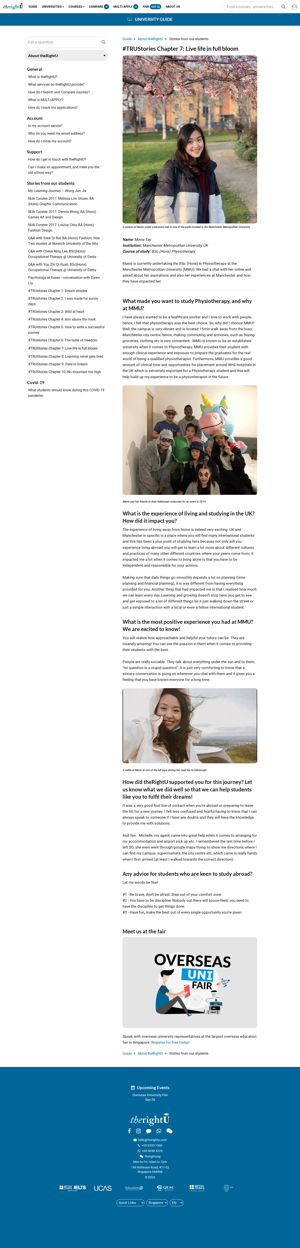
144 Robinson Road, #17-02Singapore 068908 (150, 1170)
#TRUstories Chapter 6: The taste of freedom (62, 340)
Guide (33, 6)
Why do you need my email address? (56, 133)
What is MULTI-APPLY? (45, 100)
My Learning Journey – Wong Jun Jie (57, 191)
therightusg (153, 1156)
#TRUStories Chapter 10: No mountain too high (64, 372)
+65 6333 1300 (152, 1145)
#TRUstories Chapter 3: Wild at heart (56, 312)
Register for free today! (170, 1042)
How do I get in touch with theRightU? (57, 159)
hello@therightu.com (152, 1140)
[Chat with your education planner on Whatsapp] (159, 1131)
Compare (98, 6)
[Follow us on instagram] (138, 1131)
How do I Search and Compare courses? (59, 92)
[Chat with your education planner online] (148, 1131)
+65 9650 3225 (152, 1151)
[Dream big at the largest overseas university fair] (190, 982)
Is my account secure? (45, 126)
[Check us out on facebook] (129, 1131)
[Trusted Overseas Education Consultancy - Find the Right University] (150, 1119)
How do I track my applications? (53, 107)
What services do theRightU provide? (56, 84)
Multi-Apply (125, 6)
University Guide (154, 19)
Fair (151, 6)
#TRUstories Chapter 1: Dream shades (57, 291)
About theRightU (150, 39)
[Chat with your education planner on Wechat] (169, 1131)
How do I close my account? (50, 141)
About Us (173, 6)
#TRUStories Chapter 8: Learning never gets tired (65, 356)
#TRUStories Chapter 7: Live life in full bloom (63, 348)
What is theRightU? (43, 77)
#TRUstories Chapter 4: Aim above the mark (62, 319)
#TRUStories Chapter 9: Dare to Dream (58, 364)
